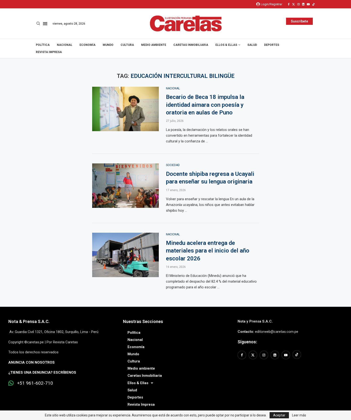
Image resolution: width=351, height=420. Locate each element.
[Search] (38, 24)
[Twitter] (293, 4)
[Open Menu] (45, 24)
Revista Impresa (49, 52)
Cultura (127, 45)
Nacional (64, 45)
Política (43, 45)
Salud (252, 45)
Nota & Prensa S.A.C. (29, 321)
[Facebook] (289, 4)
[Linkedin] (303, 4)
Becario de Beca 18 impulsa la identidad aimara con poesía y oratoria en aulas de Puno (205, 105)
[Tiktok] (313, 4)
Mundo (108, 45)
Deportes (271, 45)
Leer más (299, 415)
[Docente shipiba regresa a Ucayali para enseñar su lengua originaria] (125, 185)
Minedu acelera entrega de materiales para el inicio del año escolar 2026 (207, 251)
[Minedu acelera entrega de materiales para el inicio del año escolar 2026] (125, 255)
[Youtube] (308, 4)
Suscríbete (299, 21)
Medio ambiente (153, 45)
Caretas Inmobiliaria (190, 45)
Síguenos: (247, 341)
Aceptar (279, 415)
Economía (88, 45)
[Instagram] (298, 4)
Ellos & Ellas (226, 45)
